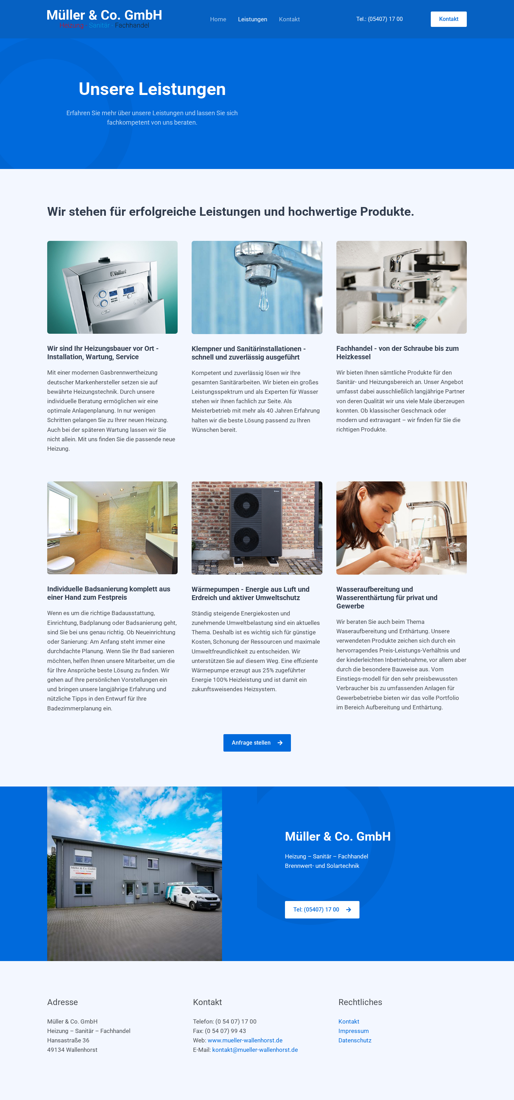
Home (218, 19)
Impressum (353, 1030)
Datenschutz (354, 1040)
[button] (449, 19)
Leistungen (252, 19)
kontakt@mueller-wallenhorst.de (255, 1049)
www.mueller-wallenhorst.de (245, 1040)
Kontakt (289, 19)
